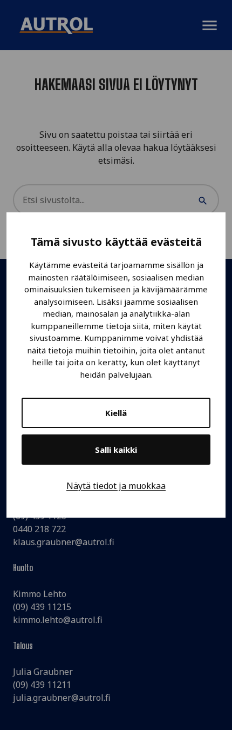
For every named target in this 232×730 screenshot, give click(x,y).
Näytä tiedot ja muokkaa (116, 486)
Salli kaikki (116, 449)
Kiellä (116, 412)
